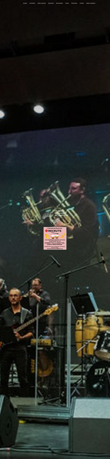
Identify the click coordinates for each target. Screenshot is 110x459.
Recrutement (59, 3)
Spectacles (51, 3)
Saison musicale (42, 3)
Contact (82, 3)
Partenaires (74, 3)
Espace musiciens (90, 3)
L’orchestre (32, 3)
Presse (67, 3)
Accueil (25, 3)
